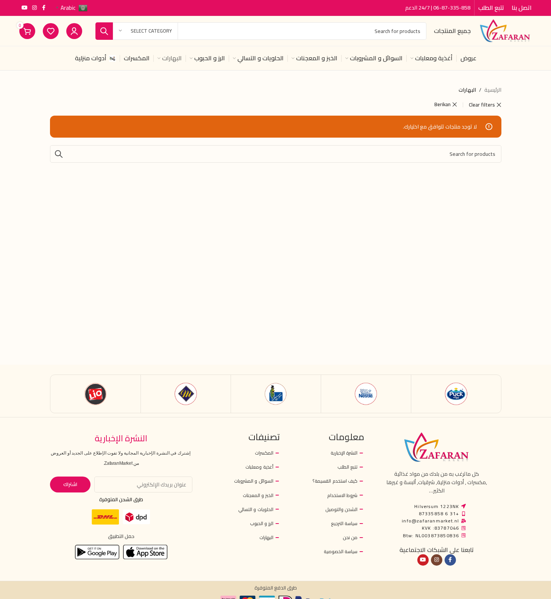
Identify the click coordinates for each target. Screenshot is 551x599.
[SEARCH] (104, 31)
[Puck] (456, 394)
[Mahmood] (186, 394)
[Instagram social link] (34, 8)
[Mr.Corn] (276, 394)
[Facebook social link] (43, 8)
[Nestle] (366, 394)
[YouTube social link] (24, 8)
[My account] (74, 31)
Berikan (442, 104)
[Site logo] (504, 30)
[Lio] (95, 394)
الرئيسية (492, 90)
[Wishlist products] (50, 31)
